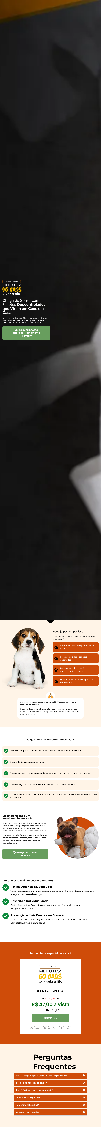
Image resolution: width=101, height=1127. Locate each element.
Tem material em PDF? (27, 1105)
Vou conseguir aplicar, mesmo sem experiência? (41, 1075)
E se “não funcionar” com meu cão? (34, 1090)
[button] (50, 1076)
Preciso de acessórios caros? (31, 1083)
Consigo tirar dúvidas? (28, 1112)
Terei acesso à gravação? (29, 1097)
